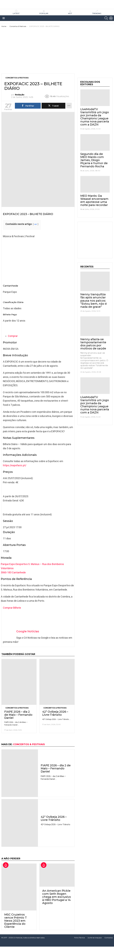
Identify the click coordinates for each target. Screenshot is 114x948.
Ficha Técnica (79, 938)
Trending (96, 13)
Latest (16, 13)
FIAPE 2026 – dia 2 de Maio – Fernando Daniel (18, 714)
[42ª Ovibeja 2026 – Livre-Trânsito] (57, 682)
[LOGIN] (111, 18)
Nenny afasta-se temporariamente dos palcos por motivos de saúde (93, 344)
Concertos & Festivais (17, 708)
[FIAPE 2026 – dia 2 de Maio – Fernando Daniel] (19, 682)
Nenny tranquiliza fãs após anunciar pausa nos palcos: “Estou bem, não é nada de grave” (93, 300)
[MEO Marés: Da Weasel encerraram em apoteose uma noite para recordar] (95, 184)
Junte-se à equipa (95, 938)
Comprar (13, 335)
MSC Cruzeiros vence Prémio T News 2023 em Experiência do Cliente (15, 920)
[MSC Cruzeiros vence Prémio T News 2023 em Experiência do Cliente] (19, 887)
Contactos (108, 938)
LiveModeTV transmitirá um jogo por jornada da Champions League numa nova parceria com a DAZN (94, 117)
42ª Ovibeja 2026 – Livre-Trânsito (55, 713)
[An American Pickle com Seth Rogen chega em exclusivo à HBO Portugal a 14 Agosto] (57, 875)
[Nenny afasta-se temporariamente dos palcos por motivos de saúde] (95, 326)
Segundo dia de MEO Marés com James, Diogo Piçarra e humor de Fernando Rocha (94, 160)
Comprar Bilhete (12, 607)
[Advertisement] (57, 48)
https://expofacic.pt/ (14, 465)
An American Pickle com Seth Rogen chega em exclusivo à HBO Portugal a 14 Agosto (56, 897)
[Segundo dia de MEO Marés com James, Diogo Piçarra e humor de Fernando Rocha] (95, 142)
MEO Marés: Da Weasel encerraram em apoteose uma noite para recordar (94, 200)
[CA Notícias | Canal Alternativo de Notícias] (57, 944)
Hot (70, 13)
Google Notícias (27, 631)
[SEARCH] (106, 18)
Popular (43, 13)
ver (35, 224)
